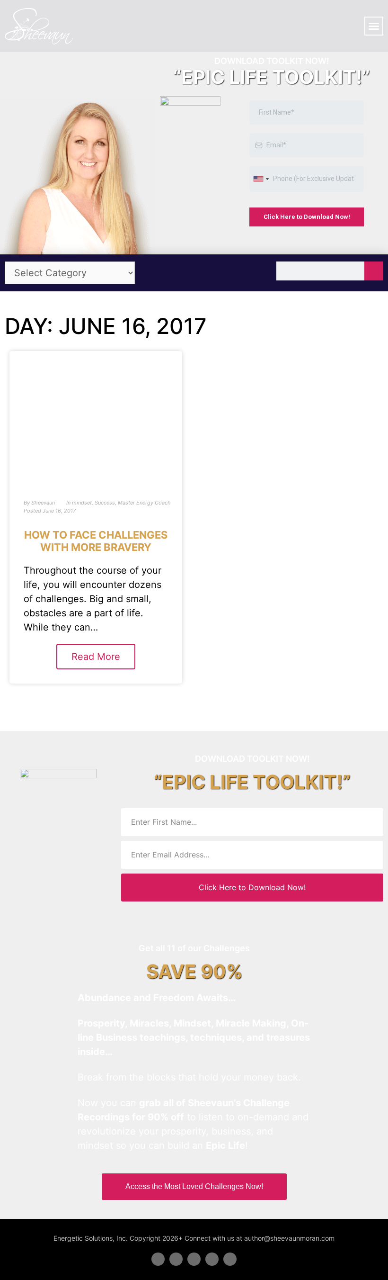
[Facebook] (158, 1259)
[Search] (373, 270)
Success (105, 502)
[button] (373, 26)
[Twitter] (176, 1259)
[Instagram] (230, 1259)
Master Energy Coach (144, 502)
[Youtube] (212, 1259)
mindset (82, 502)
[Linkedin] (194, 1259)
